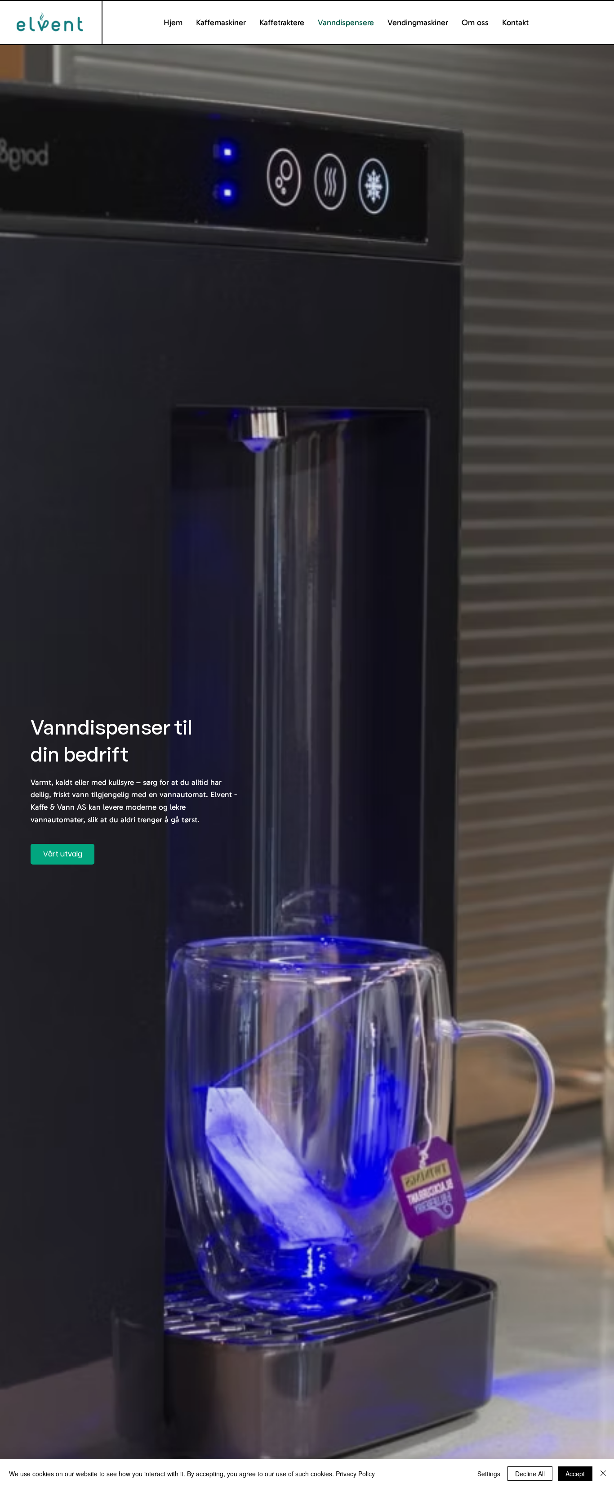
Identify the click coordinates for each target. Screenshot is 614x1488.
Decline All (530, 1473)
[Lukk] (603, 1473)
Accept (575, 1473)
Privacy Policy (355, 1473)
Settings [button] (488, 1473)
